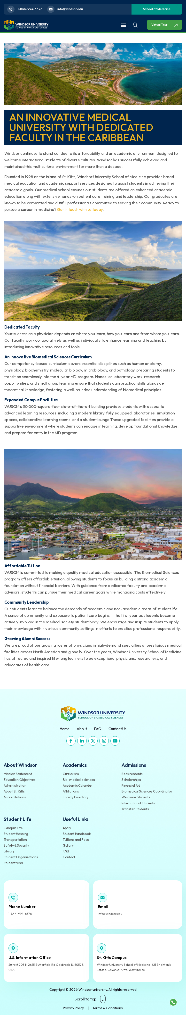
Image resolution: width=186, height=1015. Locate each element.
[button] (124, 25)
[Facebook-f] (71, 741)
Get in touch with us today (80, 209)
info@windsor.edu (110, 914)
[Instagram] (104, 741)
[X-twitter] (93, 741)
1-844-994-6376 (20, 914)
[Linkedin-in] (82, 741)
